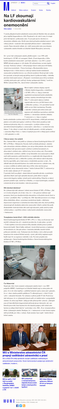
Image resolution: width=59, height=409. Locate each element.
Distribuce (23, 402)
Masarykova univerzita (25, 400)
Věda (23, 10)
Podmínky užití (33, 402)
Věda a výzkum (8, 29)
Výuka (41, 10)
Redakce (18, 402)
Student (33, 10)
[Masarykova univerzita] (9, 401)
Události (13, 10)
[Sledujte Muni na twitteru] (20, 406)
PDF (28, 402)
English (53, 3)
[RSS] (24, 406)
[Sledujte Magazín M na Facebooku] (17, 406)
